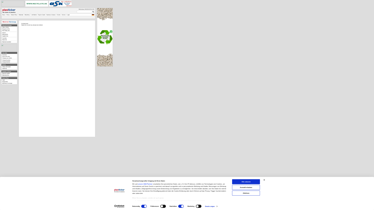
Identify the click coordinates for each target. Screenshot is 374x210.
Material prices (5, 75)
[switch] (163, 206)
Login (3, 80)
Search (4, 32)
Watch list (4, 39)
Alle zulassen (246, 181)
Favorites (4, 38)
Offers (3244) (5, 27)
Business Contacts (51, 14)
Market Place (14, 14)
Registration (5, 81)
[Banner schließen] (264, 180)
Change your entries (7, 58)
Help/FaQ (4, 68)
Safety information (6, 66)
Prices (8, 14)
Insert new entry (6, 56)
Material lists (5, 34)
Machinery (27, 14)
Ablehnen (246, 193)
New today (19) (6, 30)
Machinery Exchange (7, 83)
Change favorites (6, 60)
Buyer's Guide (41, 14)
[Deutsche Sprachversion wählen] (93, 15)
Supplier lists (5, 36)
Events (58, 14)
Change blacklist (6, 61)
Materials (21, 14)
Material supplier (6, 73)
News (3, 14)
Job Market (34, 14)
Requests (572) (6, 29)
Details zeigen (210, 206)
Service (64, 14)
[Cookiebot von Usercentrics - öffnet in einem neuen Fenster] (119, 206)
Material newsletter (6, 41)
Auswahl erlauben (246, 187)
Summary (4, 54)
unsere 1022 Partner (145, 184)
